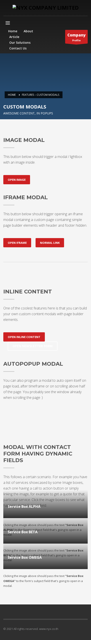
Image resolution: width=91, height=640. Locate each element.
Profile (76, 37)
